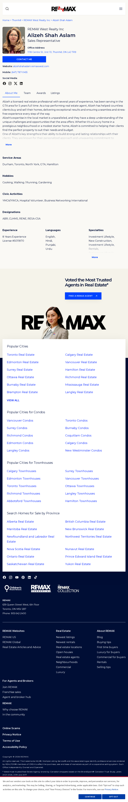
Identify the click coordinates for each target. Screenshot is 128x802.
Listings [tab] (55, 93)
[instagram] (10, 577)
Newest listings (65, 637)
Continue (90, 796)
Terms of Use (11, 740)
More (9, 144)
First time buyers (107, 647)
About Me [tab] (11, 93)
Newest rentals (65, 642)
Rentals (101, 662)
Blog (100, 637)
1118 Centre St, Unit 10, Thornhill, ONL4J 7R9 (51, 52)
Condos (20, 420)
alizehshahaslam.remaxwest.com (31, 66)
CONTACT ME (24, 59)
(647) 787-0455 (19, 72)
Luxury (60, 672)
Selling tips (104, 667)
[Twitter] (15, 83)
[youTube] (17, 577)
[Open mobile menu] (120, 9)
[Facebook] (4, 83)
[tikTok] (35, 577)
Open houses (64, 652)
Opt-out (113, 796)
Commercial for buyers (111, 657)
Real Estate (20, 354)
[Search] (7, 8)
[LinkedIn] (21, 83)
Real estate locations (69, 647)
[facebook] (4, 577)
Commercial (63, 667)
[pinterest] (23, 577)
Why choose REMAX (15, 709)
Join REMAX (9, 687)
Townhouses (21, 471)
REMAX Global (11, 642)
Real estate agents (67, 657)
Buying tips (104, 642)
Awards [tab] (41, 93)
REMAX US (9, 637)
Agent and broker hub (16, 697)
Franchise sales (11, 692)
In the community (13, 714)
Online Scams (11, 728)
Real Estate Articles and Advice (21, 647)
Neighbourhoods (66, 662)
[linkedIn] (29, 577)
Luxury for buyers (108, 652)
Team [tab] (27, 93)
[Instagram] (10, 83)
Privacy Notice (11, 734)
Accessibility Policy (14, 747)
